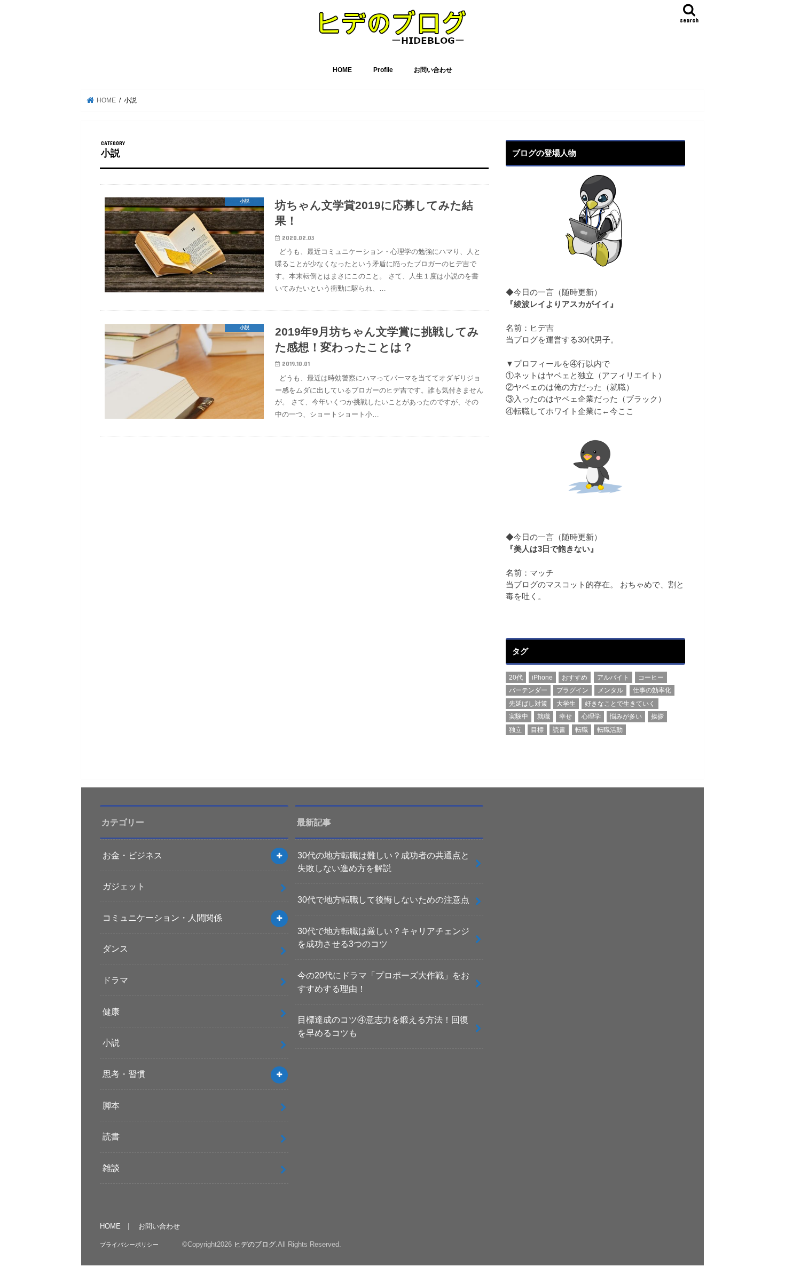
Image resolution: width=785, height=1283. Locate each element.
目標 (537, 730)
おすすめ (574, 677)
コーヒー (651, 677)
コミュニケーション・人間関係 (162, 917)
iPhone (542, 677)
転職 (581, 730)
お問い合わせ (433, 70)
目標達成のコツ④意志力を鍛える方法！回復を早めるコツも (382, 1026)
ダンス (115, 948)
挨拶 (657, 716)
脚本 (111, 1105)
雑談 (111, 1168)
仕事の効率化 (652, 690)
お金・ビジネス (132, 855)
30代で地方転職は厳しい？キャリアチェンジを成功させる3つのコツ (383, 937)
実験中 (518, 716)
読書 (559, 730)
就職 (543, 716)
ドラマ (115, 980)
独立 (515, 730)
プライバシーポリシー (129, 1244)
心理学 (591, 716)
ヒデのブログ (255, 1244)
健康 (111, 1011)
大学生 (566, 703)
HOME (342, 70)
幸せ (565, 716)
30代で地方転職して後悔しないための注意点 (383, 899)
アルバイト (613, 677)
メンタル (610, 690)
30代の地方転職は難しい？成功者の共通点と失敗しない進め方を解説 (383, 861)
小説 (111, 1042)
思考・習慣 (124, 1074)
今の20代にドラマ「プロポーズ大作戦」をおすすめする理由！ (383, 981)
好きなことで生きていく (620, 703)
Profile (383, 70)
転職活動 (610, 730)
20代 (516, 677)
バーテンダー (528, 690)
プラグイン (572, 690)
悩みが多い (626, 716)
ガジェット (124, 886)
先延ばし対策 (528, 703)
